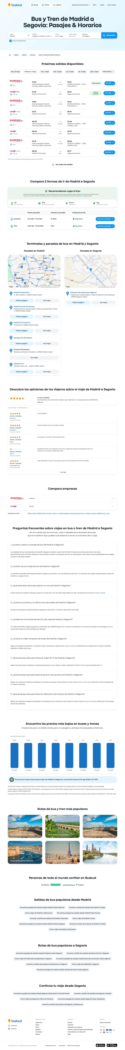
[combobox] (17, 35)
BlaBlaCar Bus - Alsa (103, 513)
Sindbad (88, 513)
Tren (15, 226)
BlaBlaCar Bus (41, 513)
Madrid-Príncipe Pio (22, 322)
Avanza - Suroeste (15, 416)
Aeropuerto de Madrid (23, 338)
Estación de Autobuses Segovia (83, 292)
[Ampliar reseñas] (113, 498)
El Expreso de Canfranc (77, 513)
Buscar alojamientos (19, 40)
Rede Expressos (64, 513)
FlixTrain (49, 513)
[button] (28, 35)
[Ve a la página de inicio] (15, 5)
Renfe (31, 506)
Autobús (17, 219)
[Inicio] (10, 55)
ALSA (54, 513)
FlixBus (29, 513)
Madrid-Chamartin (21, 292)
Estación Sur (19, 363)
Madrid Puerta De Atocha (24, 306)
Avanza (32, 498)
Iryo (57, 513)
